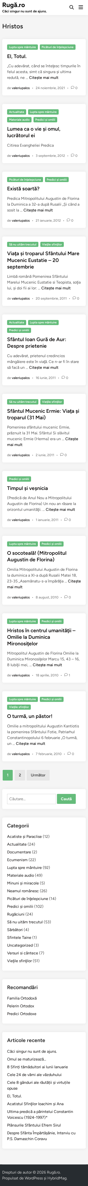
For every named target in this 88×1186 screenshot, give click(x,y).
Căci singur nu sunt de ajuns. (32, 1051)
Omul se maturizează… (26, 1059)
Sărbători (15, 929)
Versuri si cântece (22, 953)
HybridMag (56, 1178)
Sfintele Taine (19, 937)
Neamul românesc (23, 891)
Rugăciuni (15, 914)
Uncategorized (20, 945)
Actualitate (16, 112)
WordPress (34, 1178)
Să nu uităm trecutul (22, 244)
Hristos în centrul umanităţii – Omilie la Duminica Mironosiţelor (41, 637)
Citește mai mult (43, 77)
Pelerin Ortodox (20, 1006)
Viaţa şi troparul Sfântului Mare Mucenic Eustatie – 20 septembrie (43, 260)
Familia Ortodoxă (22, 998)
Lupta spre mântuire (22, 47)
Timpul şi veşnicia (27, 488)
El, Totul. (17, 56)
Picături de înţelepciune (58, 47)
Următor (38, 775)
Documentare (19, 852)
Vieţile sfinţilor (52, 244)
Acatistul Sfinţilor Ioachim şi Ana (35, 1104)
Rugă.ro (13, 5)
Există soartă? (23, 188)
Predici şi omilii (45, 119)
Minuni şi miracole (23, 883)
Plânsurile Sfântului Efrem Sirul (34, 1125)
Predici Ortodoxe (21, 1013)
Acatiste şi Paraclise (24, 836)
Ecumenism (17, 860)
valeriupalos (21, 88)
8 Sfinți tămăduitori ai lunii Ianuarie (37, 1067)
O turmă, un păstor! (29, 716)
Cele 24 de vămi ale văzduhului (34, 1074)
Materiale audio (19, 119)
